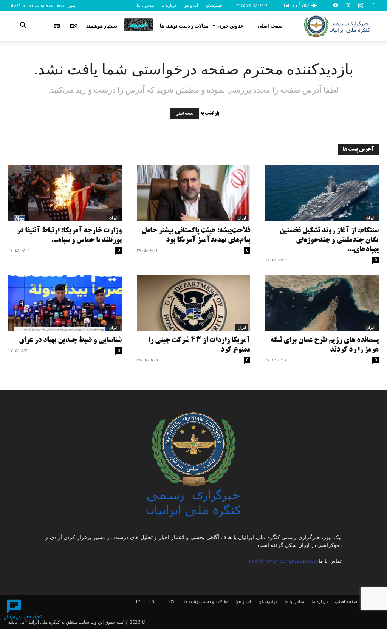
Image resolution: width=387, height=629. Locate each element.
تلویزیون (138, 24)
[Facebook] (373, 5)
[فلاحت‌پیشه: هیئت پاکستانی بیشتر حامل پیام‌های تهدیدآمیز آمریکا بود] (193, 193)
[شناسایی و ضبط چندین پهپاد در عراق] (65, 303)
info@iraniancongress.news (36, 5)
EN (73, 25)
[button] (23, 26)
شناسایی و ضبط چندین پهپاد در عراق (70, 340)
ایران (113, 217)
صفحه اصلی (270, 25)
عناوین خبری (230, 25)
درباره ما (168, 5)
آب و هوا (190, 5)
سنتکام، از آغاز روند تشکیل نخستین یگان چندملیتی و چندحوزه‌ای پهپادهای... (329, 240)
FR (57, 25)
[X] (348, 5)
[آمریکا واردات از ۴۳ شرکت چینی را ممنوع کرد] (193, 303)
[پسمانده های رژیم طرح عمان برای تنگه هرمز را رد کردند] (322, 303)
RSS (172, 601)
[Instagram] (360, 5)
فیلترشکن (213, 5)
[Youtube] (335, 5)
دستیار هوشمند (101, 25)
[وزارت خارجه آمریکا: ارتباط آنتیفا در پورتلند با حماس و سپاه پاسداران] (65, 193)
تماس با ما (145, 5)
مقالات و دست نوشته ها (184, 25)
